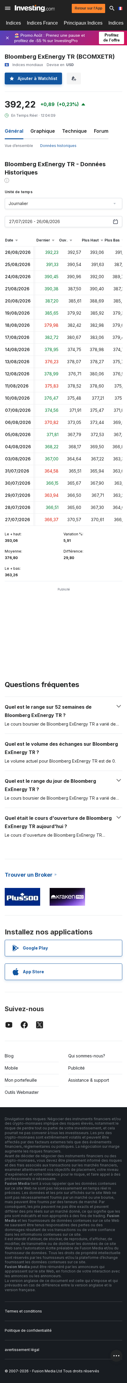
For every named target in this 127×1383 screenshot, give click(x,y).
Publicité (76, 1067)
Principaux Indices (83, 22)
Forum (101, 131)
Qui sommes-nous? (86, 1055)
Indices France (42, 22)
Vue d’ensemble (19, 145)
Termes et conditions (23, 1311)
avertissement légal (22, 1349)
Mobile (11, 1067)
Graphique (42, 131)
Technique (74, 131)
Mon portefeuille (21, 1080)
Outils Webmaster (22, 1092)
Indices (13, 22)
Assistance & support (88, 1080)
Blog (9, 1055)
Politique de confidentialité (28, 1330)
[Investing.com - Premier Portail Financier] (35, 8)
